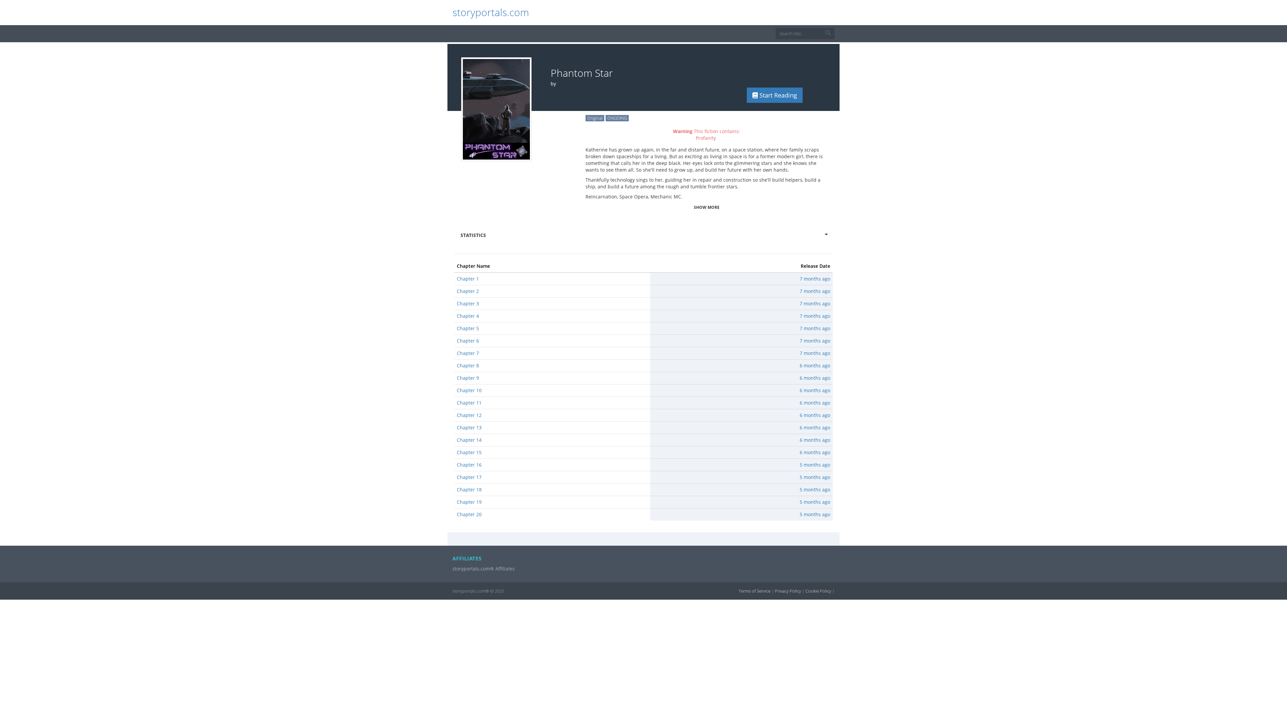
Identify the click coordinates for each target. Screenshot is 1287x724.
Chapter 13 (469, 427)
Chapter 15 (469, 452)
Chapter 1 (468, 279)
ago (815, 279)
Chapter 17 (469, 477)
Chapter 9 (468, 378)
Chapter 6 (468, 341)
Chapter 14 (469, 440)
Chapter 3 (468, 303)
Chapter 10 (469, 390)
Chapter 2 (468, 291)
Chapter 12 (469, 415)
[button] (828, 36)
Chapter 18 (469, 489)
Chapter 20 (469, 514)
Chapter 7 (468, 353)
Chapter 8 (468, 365)
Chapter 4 (468, 316)
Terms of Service (755, 591)
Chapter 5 (468, 328)
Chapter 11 (469, 403)
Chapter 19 (469, 502)
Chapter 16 (469, 465)
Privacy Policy (788, 591)
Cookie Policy (818, 591)
